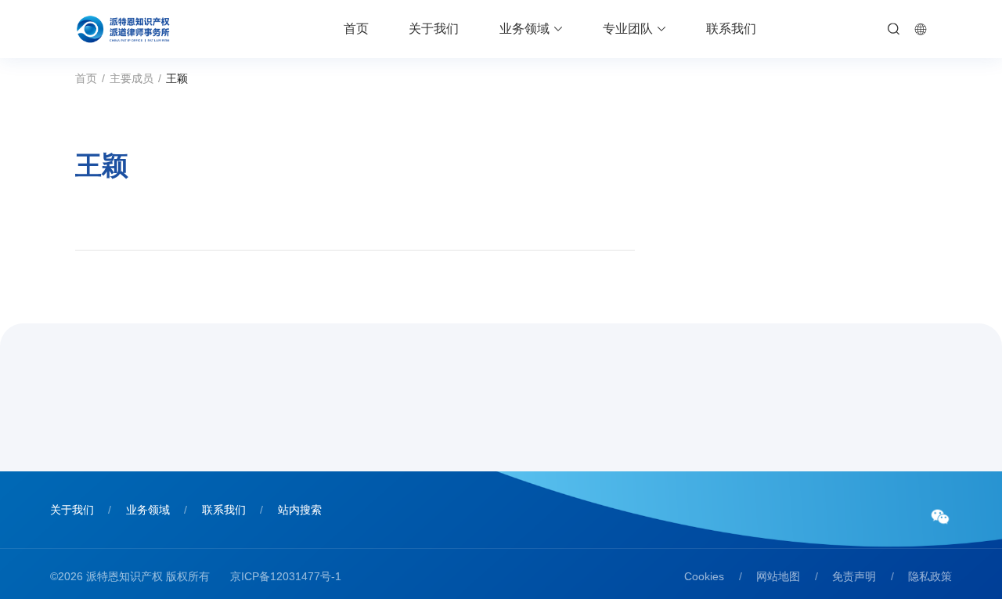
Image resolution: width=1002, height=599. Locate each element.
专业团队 (628, 28)
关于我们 (434, 28)
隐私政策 (930, 576)
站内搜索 (300, 509)
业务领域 (524, 28)
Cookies (704, 576)
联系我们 (731, 28)
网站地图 (778, 576)
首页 (356, 28)
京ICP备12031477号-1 (285, 576)
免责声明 (854, 576)
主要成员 (131, 78)
